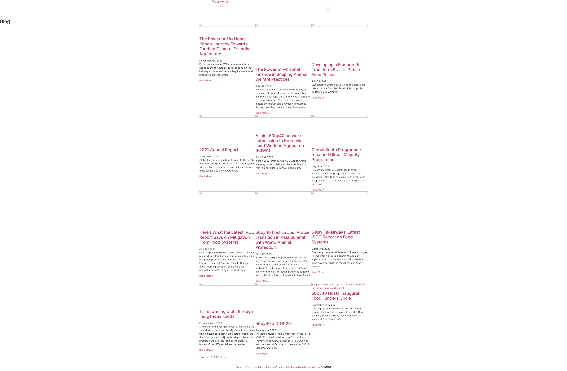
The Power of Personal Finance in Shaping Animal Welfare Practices (281, 74)
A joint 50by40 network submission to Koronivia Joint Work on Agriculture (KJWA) (280, 143)
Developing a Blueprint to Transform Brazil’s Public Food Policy (336, 69)
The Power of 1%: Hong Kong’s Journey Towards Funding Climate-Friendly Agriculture (224, 46)
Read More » (206, 80)
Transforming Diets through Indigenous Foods (226, 314)
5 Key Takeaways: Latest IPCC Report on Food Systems (336, 237)
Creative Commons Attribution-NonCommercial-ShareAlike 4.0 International (278, 367)
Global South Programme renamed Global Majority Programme (336, 154)
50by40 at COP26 (273, 323)
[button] (328, 9)
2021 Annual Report (218, 149)
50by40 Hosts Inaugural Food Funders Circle (335, 296)
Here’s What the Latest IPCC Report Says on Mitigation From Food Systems (227, 237)
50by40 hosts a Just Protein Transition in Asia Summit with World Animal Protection (283, 240)
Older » (222, 357)
